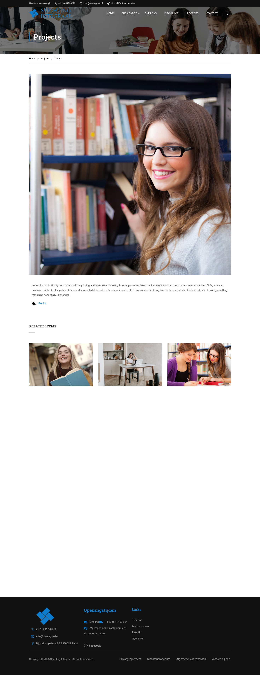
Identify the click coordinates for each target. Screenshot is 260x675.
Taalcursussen (140, 626)
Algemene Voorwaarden (191, 659)
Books (42, 303)
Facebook (94, 645)
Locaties (193, 13)
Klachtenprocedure (158, 659)
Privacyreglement (130, 659)
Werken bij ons (221, 659)
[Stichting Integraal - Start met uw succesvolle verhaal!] (50, 13)
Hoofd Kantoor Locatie (123, 3)
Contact (212, 13)
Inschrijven (172, 13)
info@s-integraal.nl (93, 3)
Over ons (151, 13)
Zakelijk (136, 632)
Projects (45, 58)
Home (110, 13)
